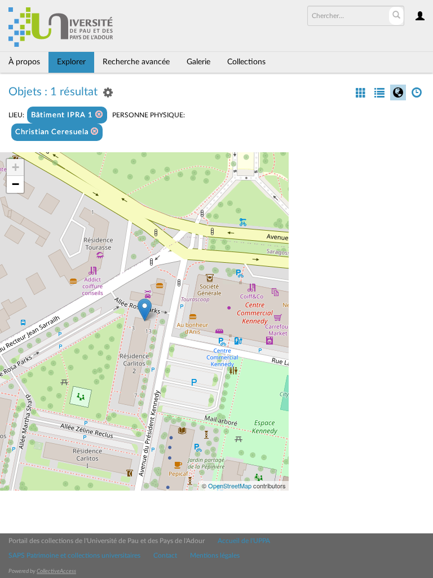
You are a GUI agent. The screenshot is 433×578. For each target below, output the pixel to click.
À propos (24, 62)
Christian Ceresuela (53, 132)
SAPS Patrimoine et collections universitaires (74, 555)
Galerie (198, 62)
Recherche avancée (136, 62)
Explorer (71, 62)
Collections (246, 62)
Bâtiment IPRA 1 (63, 115)
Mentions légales (215, 555)
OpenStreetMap (229, 485)
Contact (165, 555)
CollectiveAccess (56, 571)
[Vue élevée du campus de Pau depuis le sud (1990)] (145, 309)
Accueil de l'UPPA (244, 540)
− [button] (15, 184)
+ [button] (15, 167)
